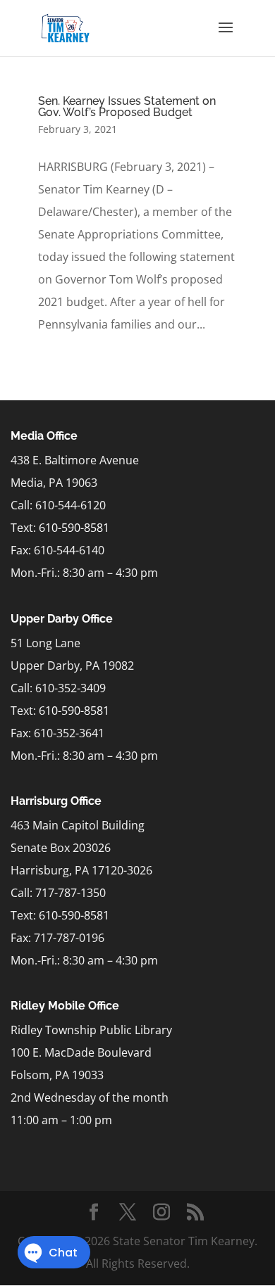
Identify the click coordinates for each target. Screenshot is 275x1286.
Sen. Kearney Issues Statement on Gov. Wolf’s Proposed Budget (127, 106)
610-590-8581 (74, 527)
